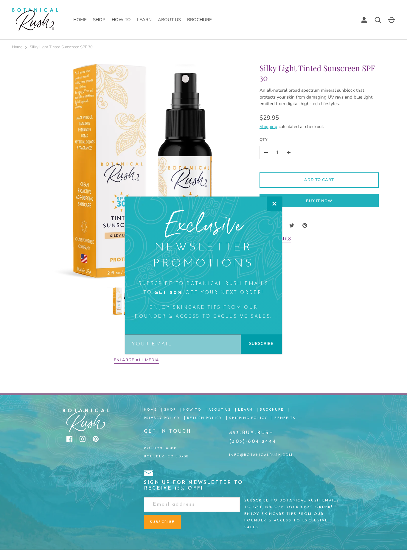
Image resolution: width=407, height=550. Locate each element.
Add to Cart (319, 180)
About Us (169, 20)
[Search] (377, 20)
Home (80, 20)
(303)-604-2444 (252, 441)
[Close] (274, 204)
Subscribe (261, 343)
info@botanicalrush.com (261, 455)
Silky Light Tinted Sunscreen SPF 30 (61, 47)
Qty (264, 139)
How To (121, 20)
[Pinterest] (95, 438)
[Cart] (391, 20)
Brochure (199, 20)
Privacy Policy (162, 418)
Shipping (268, 127)
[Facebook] (69, 438)
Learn (144, 20)
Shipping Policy (248, 418)
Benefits (285, 418)
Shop (99, 20)
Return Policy (204, 418)
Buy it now (319, 201)
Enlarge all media (136, 360)
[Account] (364, 20)
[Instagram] (82, 438)
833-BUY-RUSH (251, 433)
